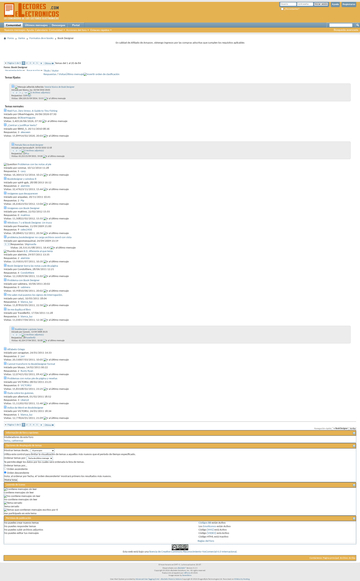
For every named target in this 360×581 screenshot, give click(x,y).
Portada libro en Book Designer (29, 145)
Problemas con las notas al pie (34, 164)
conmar (22, 168)
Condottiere (24, 269)
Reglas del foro (206, 541)
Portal (76, 25)
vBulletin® (181, 568)
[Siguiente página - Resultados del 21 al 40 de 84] (41, 63)
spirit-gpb (23, 182)
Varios (21, 38)
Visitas (62, 74)
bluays (21, 367)
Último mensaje (75, 74)
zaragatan (23, 352)
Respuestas (50, 74)
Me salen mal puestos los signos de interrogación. (35, 295)
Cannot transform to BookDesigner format (31, 364)
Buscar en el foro (34, 70)
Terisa (7, 441)
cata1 (21, 298)
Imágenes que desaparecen (22, 193)
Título (47, 70)
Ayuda (335, 4)
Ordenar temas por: (15, 458)
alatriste (22, 254)
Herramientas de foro (14, 70)
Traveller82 (24, 313)
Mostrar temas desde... (17, 450)
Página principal (331, 558)
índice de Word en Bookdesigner (25, 407)
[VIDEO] (211, 533)
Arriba (353, 429)
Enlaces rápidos (99, 30)
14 (25, 93)
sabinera (22, 284)
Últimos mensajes (36, 25)
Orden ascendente (17, 469)
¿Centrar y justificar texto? (22, 125)
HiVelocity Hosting (242, 579)
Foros (11, 38)
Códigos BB (205, 523)
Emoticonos (209, 526)
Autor (55, 70)
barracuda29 (28, 148)
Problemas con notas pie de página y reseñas (32, 378)
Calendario (41, 30)
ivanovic (26, 332)
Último (48, 63)
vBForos (187, 573)
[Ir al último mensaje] (55, 98)
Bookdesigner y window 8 (21, 179)
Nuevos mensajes (15, 30)
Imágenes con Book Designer (23, 208)
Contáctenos (316, 558)
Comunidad (13, 25)
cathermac (17, 441)
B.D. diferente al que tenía (38, 251)
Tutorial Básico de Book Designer (59, 87)
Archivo (344, 558)
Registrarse (349, 4)
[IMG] (210, 529)
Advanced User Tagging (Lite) (147, 579)
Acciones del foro (76, 30)
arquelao (23, 197)
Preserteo (23, 226)
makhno (22, 211)
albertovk (23, 396)
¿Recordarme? (291, 9)
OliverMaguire (26, 114)
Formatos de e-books (41, 38)
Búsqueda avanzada (346, 29)
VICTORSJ (23, 382)
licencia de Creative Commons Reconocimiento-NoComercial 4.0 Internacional (192, 551)
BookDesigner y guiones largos (29, 329)
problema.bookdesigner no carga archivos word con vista (39, 237)
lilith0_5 (22, 129)
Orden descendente (17, 473)
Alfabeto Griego (16, 349)
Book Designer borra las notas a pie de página (32, 266)
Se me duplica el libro (19, 309)
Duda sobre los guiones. (20, 393)
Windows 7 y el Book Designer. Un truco (29, 222)
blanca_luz (27, 90)
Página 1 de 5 (14, 63)
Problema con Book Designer (23, 280)
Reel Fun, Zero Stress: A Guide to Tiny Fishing (32, 111)
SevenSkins (186, 575)
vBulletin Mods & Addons (171, 579)
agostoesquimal (26, 241)
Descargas (58, 25)
